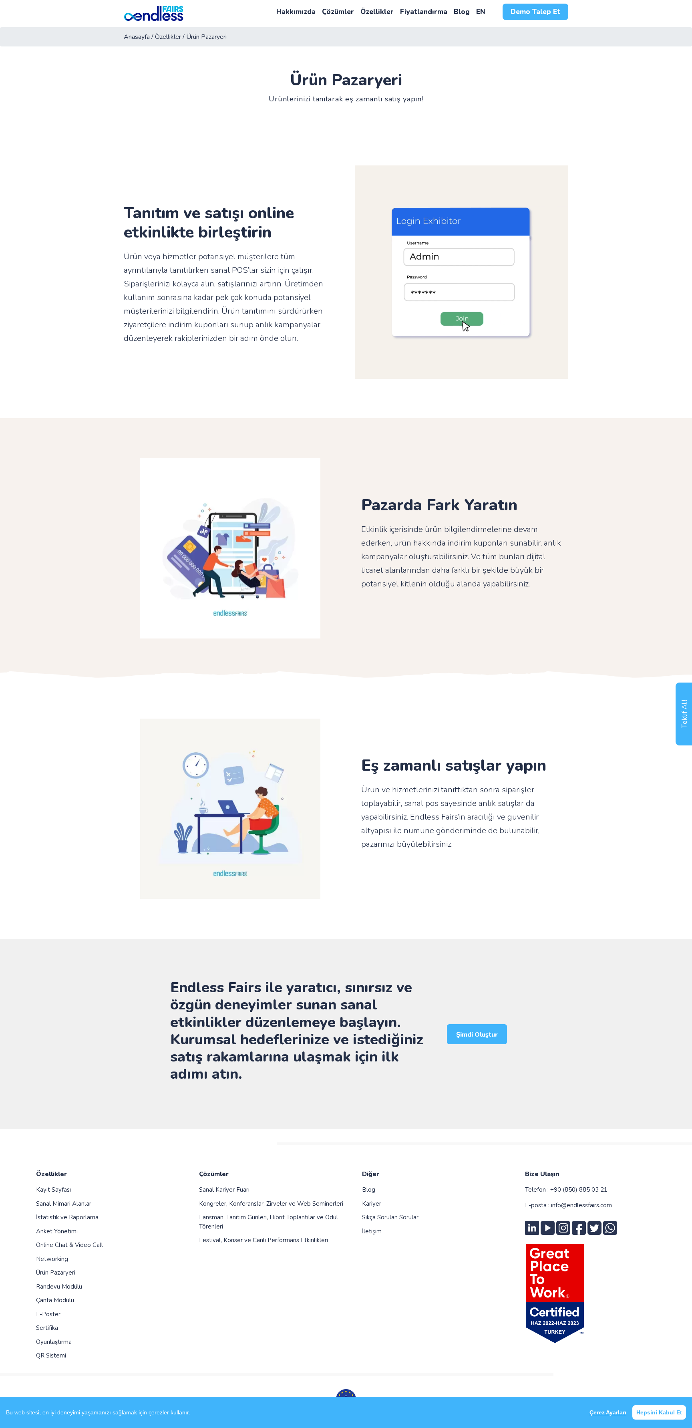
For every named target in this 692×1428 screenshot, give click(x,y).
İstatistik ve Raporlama (67, 1217)
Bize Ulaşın (542, 1174)
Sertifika (47, 1328)
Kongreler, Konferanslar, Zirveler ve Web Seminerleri (271, 1204)
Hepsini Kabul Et (659, 1412)
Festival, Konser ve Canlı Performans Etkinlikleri (263, 1240)
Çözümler (214, 1174)
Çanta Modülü (55, 1300)
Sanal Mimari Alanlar (63, 1204)
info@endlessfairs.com (581, 1205)
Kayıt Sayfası (53, 1190)
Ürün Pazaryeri (55, 1273)
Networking (52, 1259)
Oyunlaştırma (54, 1342)
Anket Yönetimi (57, 1231)
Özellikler (51, 1174)
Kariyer (371, 1204)
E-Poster (48, 1314)
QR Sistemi (51, 1355)
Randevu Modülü (59, 1287)
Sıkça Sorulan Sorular (390, 1217)
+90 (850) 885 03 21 (579, 1190)
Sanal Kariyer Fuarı (224, 1190)
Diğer (370, 1174)
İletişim (372, 1231)
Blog (368, 1190)
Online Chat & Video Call (69, 1245)
